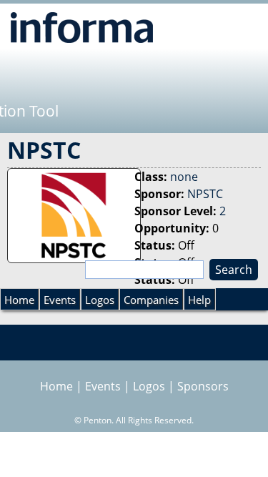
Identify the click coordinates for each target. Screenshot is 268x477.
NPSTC (205, 194)
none (184, 177)
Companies (151, 299)
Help (199, 299)
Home (19, 299)
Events (60, 299)
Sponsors (203, 386)
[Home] (82, 27)
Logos (99, 299)
